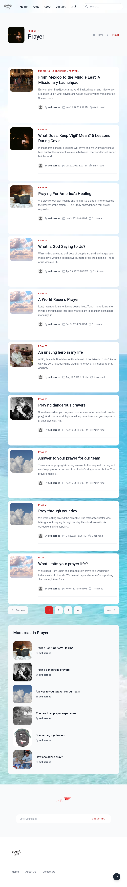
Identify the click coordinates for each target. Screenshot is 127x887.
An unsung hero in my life (60, 352)
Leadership (59, 71)
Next (109, 610)
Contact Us (49, 871)
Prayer (73, 71)
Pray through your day (57, 511)
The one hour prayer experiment (56, 713)
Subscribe (98, 818)
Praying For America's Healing (64, 193)
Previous (20, 610)
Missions (44, 71)
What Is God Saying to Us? (61, 246)
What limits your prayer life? (63, 564)
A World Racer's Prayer (58, 299)
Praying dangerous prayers (62, 405)
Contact (60, 6)
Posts (35, 6)
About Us (30, 871)
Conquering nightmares (50, 735)
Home (24, 6)
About (47, 6)
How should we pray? (49, 757)
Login (73, 6)
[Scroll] (116, 876)
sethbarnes (54, 107)
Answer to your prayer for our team (69, 458)
